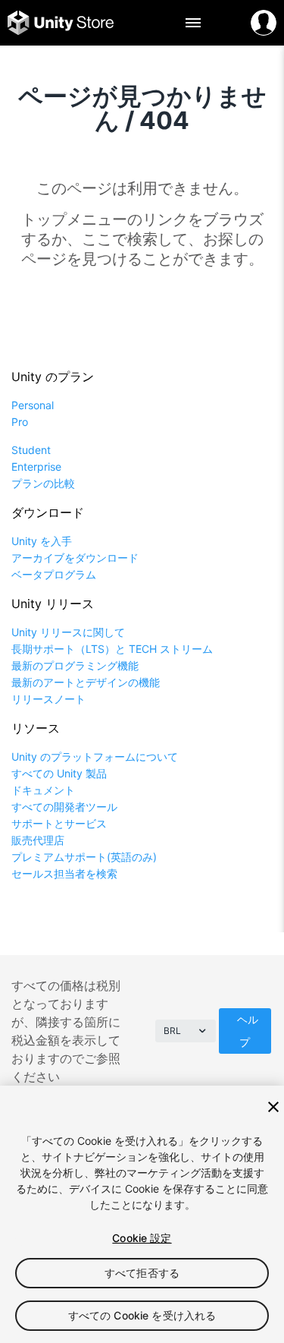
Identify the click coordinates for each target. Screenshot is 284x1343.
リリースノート (48, 698)
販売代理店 (37, 840)
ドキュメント (43, 789)
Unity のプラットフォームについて (94, 756)
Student (31, 449)
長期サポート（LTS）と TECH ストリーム (112, 648)
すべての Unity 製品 (59, 773)
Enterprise (36, 466)
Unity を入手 (41, 540)
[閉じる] (273, 1107)
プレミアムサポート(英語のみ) (84, 856)
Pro (19, 421)
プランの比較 (43, 483)
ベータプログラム (53, 574)
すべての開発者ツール (64, 806)
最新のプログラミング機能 (75, 665)
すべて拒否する (142, 1272)
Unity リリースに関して (68, 632)
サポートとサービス (59, 823)
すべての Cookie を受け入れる (142, 1315)
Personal (32, 405)
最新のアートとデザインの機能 (85, 682)
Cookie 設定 (141, 1237)
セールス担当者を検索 (64, 873)
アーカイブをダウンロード (75, 557)
